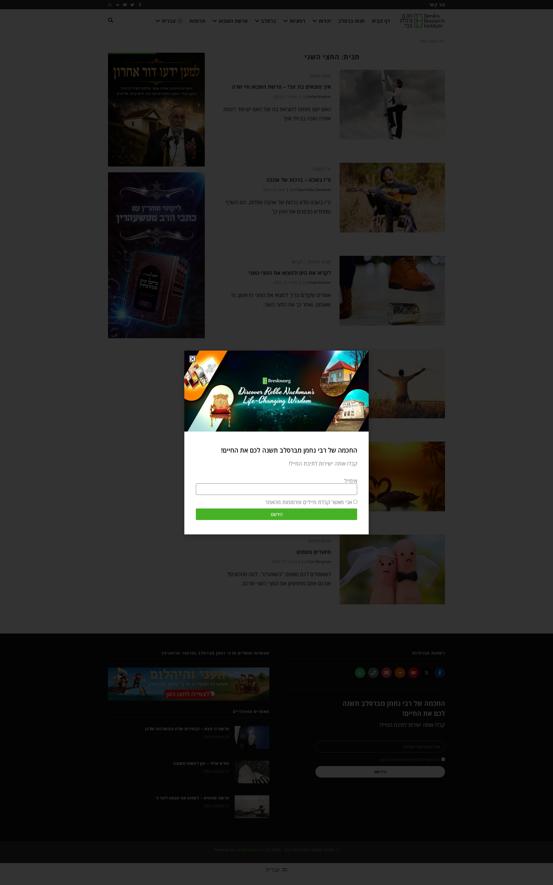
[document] (276, 442)
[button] (192, 359)
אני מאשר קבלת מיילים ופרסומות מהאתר (308, 502)
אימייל (350, 480)
